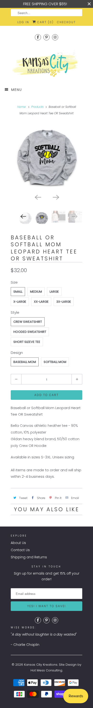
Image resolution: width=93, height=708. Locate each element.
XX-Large (41, 301)
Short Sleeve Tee (26, 342)
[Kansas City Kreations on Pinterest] (46, 37)
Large (54, 291)
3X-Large (63, 301)
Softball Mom (55, 362)
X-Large (19, 301)
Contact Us (20, 550)
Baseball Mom (24, 362)
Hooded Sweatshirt (29, 331)
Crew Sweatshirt (27, 321)
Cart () (45, 22)
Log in (23, 22)
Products (37, 107)
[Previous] (37, 197)
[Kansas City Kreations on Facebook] (38, 37)
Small (17, 291)
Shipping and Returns (29, 557)
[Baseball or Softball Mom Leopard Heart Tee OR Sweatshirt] (46, 157)
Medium (36, 291)
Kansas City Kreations (40, 664)
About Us (18, 542)
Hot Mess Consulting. (47, 670)
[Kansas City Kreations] (46, 63)
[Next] (55, 197)
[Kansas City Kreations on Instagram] (55, 37)
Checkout (66, 22)
